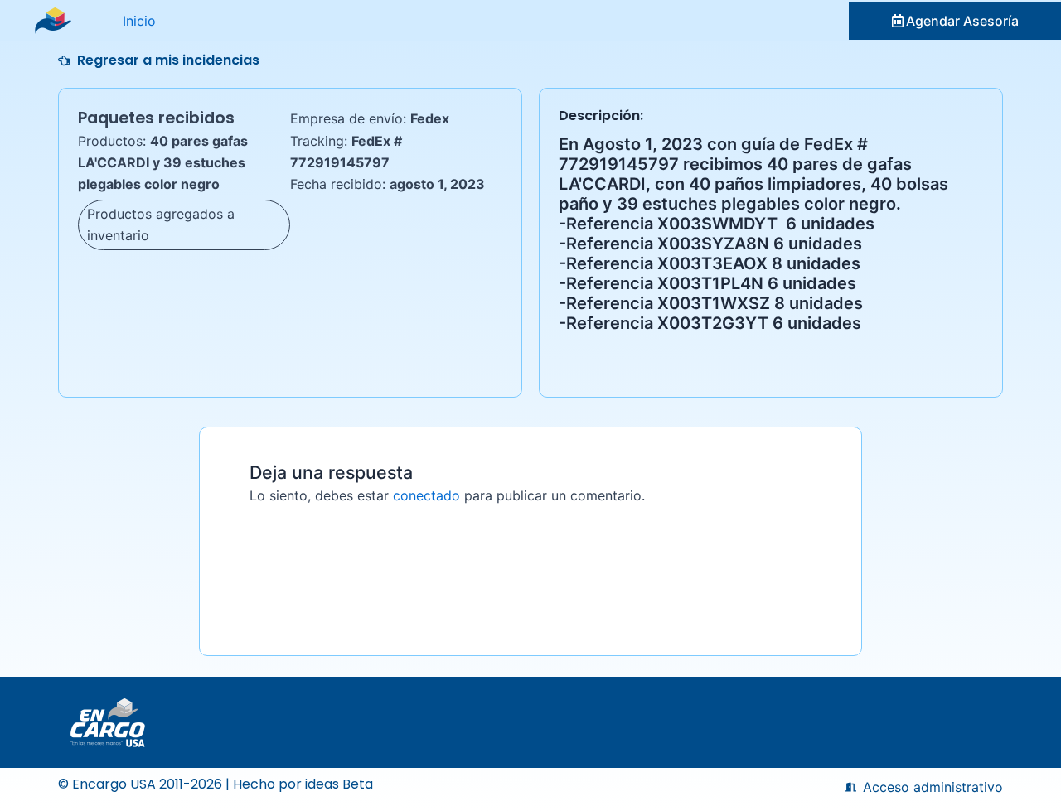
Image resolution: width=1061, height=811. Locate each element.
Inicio (139, 20)
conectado (426, 495)
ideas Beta (339, 784)
